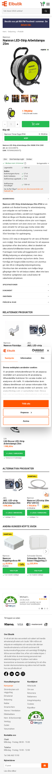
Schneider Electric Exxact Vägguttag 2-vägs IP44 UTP (37, 560)
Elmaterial (8, 696)
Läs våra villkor (10, 771)
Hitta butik (31, 686)
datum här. (26, 25)
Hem (4, 32)
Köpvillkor (31, 708)
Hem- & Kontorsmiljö (12, 718)
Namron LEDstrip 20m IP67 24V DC (38, 501)
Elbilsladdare (9, 714)
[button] (25, 163)
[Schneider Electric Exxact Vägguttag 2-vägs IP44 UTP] (38, 542)
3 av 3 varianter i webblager (36, 575)
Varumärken (9, 729)
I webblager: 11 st (33, 517)
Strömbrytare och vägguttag (11, 690)
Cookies (30, 704)
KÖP (37, 124)
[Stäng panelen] (48, 351)
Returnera (31, 693)
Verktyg (7, 721)
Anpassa (24, 412)
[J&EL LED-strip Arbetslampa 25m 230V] (37, 330)
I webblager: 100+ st (10, 517)
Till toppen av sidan (12, 618)
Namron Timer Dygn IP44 (14, 134)
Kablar (6, 703)
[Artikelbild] (11, 113)
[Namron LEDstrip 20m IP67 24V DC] (38, 485)
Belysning (12, 32)
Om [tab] (42, 358)
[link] (26, 601)
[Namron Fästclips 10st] (14, 330)
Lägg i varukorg (15, 453)
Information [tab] (26, 358)
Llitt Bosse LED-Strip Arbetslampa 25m (14, 442)
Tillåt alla (26, 403)
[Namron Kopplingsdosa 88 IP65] (14, 542)
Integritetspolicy (34, 700)
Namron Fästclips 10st (12, 346)
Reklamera (32, 697)
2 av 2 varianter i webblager (12, 575)
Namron (6, 37)
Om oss (30, 689)
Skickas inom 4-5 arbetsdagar (13, 458)
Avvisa (26, 421)
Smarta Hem (9, 707)
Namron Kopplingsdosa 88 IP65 (11, 560)
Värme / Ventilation (12, 711)
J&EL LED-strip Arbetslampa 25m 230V (11, 502)
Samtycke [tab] (9, 358)
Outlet (6, 725)
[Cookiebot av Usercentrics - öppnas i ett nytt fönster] (33, 350)
